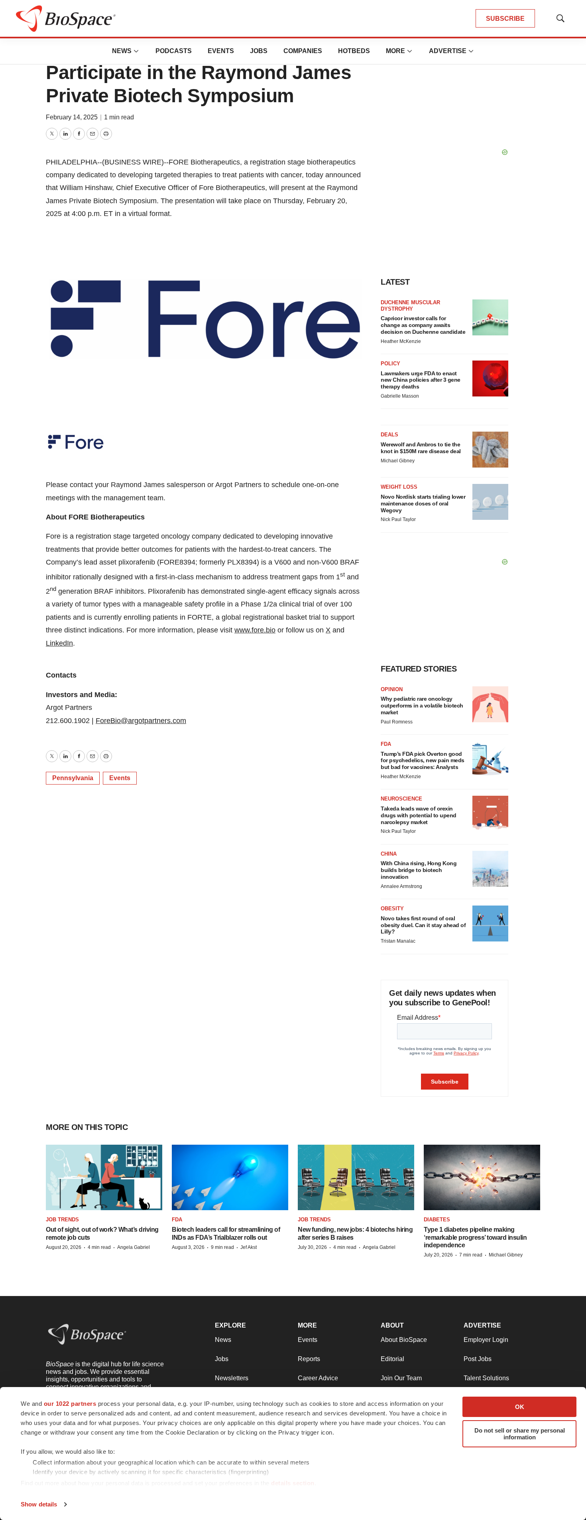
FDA (386, 744)
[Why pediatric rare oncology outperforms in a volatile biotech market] (490, 704)
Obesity (392, 909)
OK (519, 1406)
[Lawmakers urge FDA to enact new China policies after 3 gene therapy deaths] (490, 378)
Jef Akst (248, 1247)
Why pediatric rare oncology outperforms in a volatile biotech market (422, 705)
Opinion (392, 689)
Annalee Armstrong (401, 886)
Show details (39, 1504)
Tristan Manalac (398, 941)
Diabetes (437, 1220)
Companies (302, 51)
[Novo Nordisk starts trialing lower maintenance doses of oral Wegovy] (490, 502)
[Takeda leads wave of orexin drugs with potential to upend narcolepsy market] (490, 814)
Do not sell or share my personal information (519, 1434)
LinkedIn (59, 643)
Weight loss (399, 487)
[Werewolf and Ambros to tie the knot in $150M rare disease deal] (490, 450)
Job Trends (62, 1220)
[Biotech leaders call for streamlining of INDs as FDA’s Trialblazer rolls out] (230, 1177)
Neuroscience (401, 799)
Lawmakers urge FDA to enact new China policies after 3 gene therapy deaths (420, 380)
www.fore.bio (254, 630)
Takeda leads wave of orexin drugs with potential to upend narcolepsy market (418, 815)
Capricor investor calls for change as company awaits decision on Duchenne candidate (423, 325)
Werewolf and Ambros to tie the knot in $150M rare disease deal (421, 447)
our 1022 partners (70, 1403)
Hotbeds (354, 51)
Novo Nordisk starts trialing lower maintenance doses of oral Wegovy (423, 503)
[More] (136, 51)
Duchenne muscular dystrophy (410, 305)
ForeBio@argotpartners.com (141, 721)
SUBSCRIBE (505, 18)
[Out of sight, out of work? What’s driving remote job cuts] (104, 1177)
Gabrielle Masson (400, 396)
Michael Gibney (398, 461)
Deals (389, 435)
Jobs (258, 51)
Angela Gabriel (133, 1247)
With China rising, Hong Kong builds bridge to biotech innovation (418, 870)
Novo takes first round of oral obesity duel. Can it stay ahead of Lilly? (423, 925)
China (389, 854)
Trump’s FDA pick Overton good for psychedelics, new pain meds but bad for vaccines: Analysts (422, 761)
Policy (390, 364)
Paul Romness (397, 722)
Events (221, 51)
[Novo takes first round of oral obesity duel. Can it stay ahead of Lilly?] (490, 923)
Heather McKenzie (401, 341)
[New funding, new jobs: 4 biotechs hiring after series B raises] (356, 1177)
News (122, 51)
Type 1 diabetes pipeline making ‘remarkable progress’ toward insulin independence (475, 1237)
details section (293, 1483)
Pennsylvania (72, 778)
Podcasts (173, 51)
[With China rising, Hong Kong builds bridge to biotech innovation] (490, 869)
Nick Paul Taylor (398, 519)
